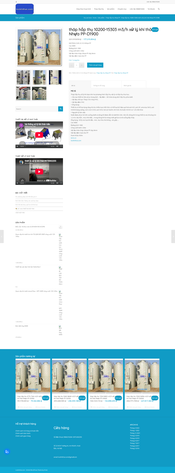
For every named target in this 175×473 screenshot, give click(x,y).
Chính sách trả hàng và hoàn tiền (27, 431)
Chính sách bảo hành (22, 433)
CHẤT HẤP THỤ (20, 212)
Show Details (41, 407)
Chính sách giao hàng (22, 436)
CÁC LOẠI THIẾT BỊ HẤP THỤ (25, 209)
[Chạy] (17, 146)
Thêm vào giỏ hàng (95, 65)
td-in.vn (73, 138)
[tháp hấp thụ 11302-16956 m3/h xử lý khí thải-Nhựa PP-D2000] (173, 236)
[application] (39, 134)
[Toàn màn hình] (61, 146)
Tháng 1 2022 (134, 430)
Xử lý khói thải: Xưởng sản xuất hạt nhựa (26, 201)
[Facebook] (16, 2)
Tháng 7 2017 (134, 443)
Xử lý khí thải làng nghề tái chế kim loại (26, 205)
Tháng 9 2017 (134, 441)
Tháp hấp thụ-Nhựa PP (113, 18)
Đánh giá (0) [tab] (134, 85)
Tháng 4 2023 (134, 428)
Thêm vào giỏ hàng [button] (25, 407)
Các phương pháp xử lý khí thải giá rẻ (26, 197)
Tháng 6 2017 (134, 446)
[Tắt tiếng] (57, 146)
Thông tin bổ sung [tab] (106, 85)
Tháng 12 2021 (135, 433)
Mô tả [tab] (80, 85)
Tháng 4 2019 (134, 438)
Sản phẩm (20, 17)
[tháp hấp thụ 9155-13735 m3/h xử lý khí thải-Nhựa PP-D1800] (2, 236)
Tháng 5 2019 (134, 435)
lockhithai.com (76, 140)
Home (94, 18)
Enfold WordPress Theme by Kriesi (37, 470)
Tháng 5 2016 (134, 448)
